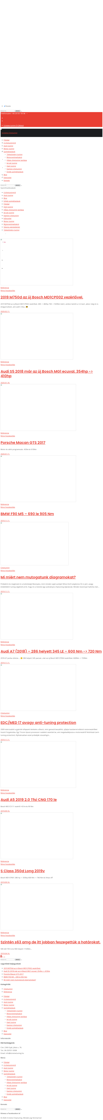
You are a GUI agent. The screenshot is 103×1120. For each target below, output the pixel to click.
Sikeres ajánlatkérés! (12, 227)
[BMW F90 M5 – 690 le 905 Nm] (38, 501)
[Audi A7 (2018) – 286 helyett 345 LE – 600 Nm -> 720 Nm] (37, 639)
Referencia (5, 287)
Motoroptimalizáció (14, 157)
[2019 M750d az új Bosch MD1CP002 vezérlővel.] (37, 285)
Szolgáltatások (9, 151)
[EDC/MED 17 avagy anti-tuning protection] (38, 710)
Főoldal (6, 140)
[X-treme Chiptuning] (9, 133)
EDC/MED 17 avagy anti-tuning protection (38, 722)
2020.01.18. (5, 383)
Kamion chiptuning (14, 169)
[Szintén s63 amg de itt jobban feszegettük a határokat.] (37, 929)
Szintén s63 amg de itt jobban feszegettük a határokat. (51, 942)
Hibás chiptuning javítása (17, 160)
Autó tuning (8, 146)
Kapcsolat (7, 177)
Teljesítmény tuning (14, 154)
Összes (8, 106)
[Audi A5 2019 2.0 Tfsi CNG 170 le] (38, 787)
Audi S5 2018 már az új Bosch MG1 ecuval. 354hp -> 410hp (47, 373)
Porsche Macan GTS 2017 (23, 442)
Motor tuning (9, 148)
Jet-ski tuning (12, 163)
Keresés (7, 180)
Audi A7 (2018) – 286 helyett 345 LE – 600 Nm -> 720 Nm (51, 651)
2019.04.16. (5, 953)
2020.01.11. (5, 454)
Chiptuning (5, 568)
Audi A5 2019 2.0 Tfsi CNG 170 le (29, 799)
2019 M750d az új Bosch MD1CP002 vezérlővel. (42, 297)
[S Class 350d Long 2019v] (37, 858)
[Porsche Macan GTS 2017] (38, 430)
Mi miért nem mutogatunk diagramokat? (38, 577)
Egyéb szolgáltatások (15, 172)
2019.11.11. (5, 520)
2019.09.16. (5, 811)
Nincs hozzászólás (8, 290)
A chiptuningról (10, 143)
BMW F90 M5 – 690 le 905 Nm (27, 513)
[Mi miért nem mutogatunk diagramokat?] (34, 565)
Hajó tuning (11, 166)
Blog (5, 174)
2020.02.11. (5, 311)
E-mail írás (33, 113)
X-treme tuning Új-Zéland (14, 125)
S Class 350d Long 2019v (23, 870)
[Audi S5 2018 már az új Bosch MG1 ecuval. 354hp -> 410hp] (37, 359)
